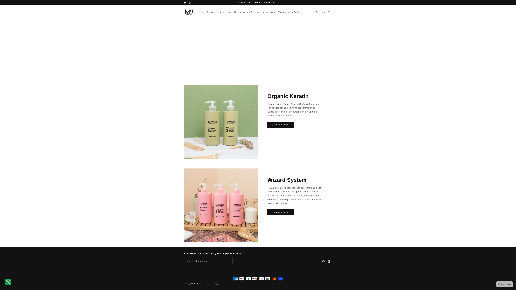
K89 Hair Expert (196, 284)
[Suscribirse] (229, 261)
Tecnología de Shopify (211, 284)
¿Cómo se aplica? (280, 125)
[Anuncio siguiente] (287, 2)
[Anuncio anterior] (229, 2)
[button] (318, 12)
